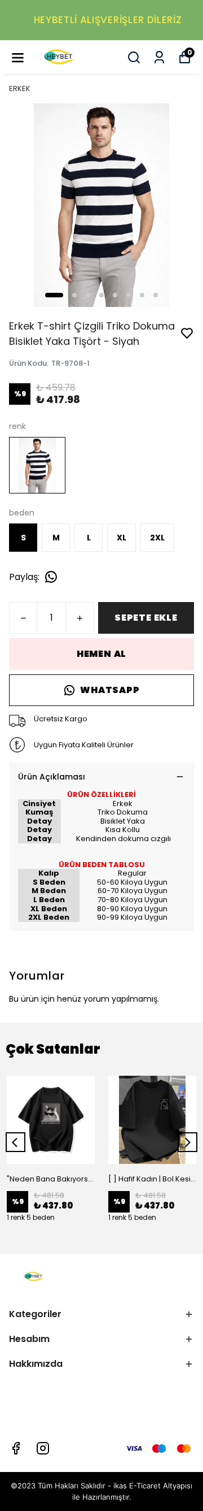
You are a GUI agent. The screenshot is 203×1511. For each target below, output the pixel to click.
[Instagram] (43, 1448)
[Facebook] (16, 1448)
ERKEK (19, 88)
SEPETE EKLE (146, 617)
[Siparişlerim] (159, 57)
